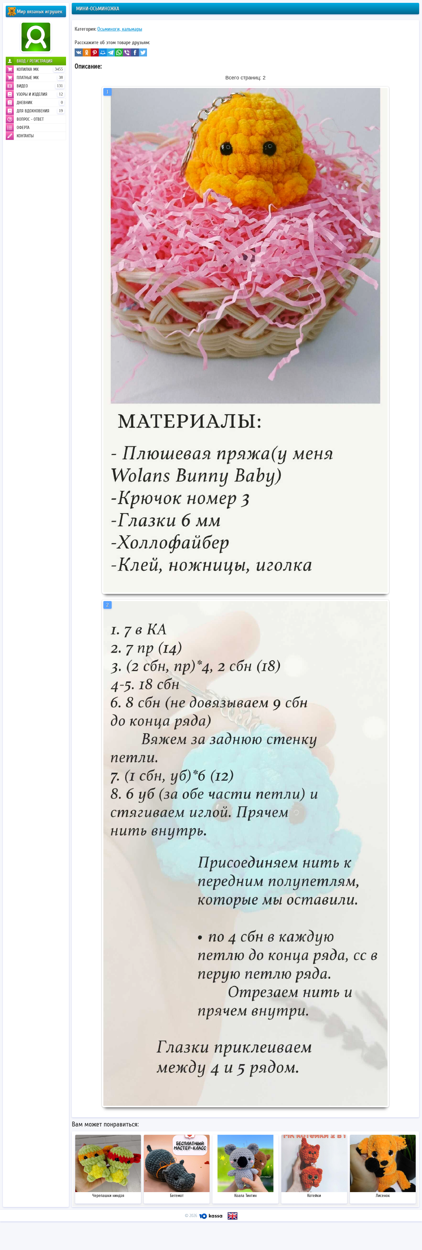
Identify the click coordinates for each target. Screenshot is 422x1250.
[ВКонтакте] (79, 52)
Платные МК (40, 77)
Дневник (40, 102)
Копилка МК (40, 69)
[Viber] (127, 52)
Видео (40, 86)
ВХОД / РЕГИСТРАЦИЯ (35, 61)
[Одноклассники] (87, 52)
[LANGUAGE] (232, 1216)
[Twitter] (143, 52)
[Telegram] (111, 52)
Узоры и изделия (40, 94)
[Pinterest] (95, 52)
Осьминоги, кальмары (119, 29)
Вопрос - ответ (30, 119)
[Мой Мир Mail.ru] (103, 52)
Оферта (23, 127)
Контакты (25, 135)
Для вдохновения (40, 111)
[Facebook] (135, 52)
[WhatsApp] (119, 52)
